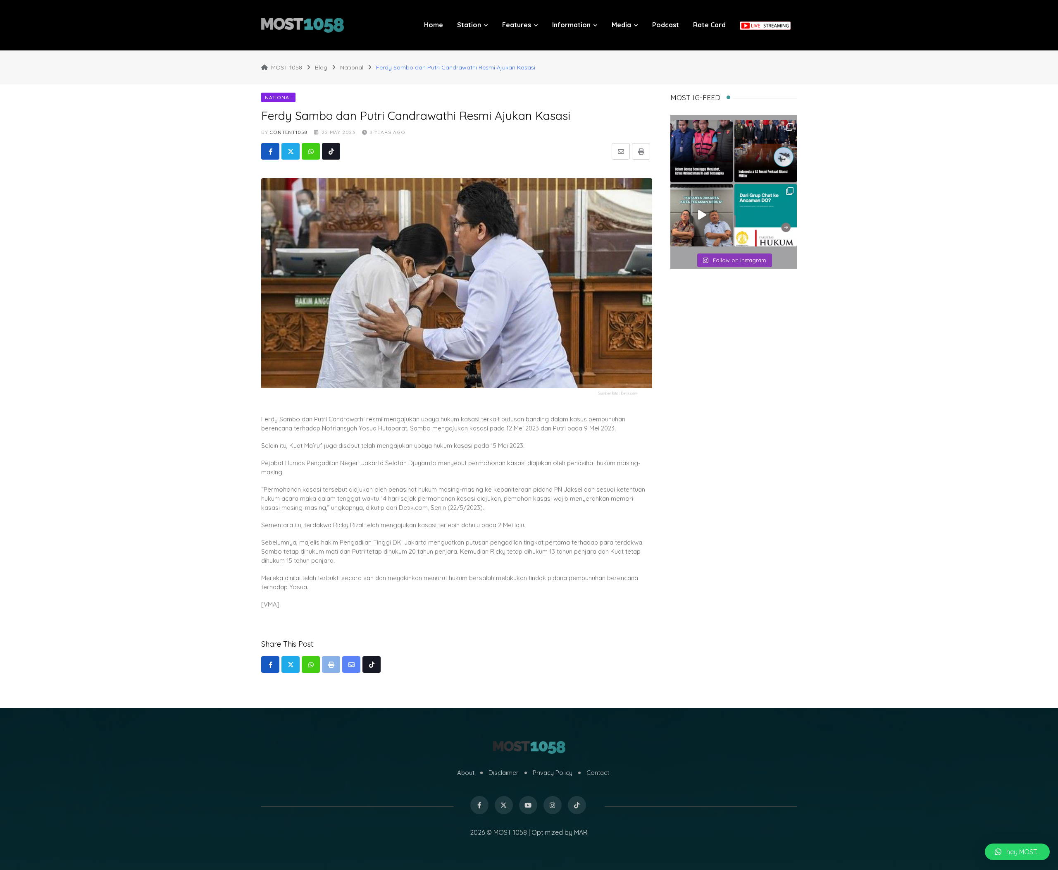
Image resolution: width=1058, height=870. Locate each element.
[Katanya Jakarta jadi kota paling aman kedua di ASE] (701, 215)
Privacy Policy (552, 773)
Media (621, 25)
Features (516, 25)
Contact (597, 773)
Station (469, 25)
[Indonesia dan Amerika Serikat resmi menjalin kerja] (765, 151)
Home (433, 25)
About (465, 773)
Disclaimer (503, 773)
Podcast (665, 25)
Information (571, 25)
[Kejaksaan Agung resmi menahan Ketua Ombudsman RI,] (701, 151)
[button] (1017, 852)
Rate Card (709, 25)
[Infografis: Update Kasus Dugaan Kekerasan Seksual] (765, 215)
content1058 (288, 132)
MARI (581, 832)
